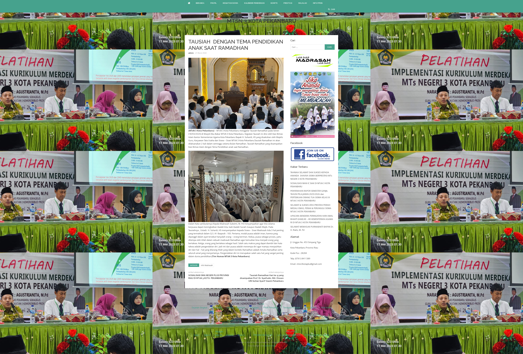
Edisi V (241, 335)
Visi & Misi (217, 307)
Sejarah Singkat (199, 307)
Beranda (200, 3)
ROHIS (231, 324)
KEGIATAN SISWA (230, 3)
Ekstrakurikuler (246, 324)
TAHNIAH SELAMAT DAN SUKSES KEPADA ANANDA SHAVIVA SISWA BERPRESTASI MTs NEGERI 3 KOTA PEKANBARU (311, 175)
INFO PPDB (318, 3)
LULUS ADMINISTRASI (288, 335)
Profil (213, 3)
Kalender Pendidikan (254, 3)
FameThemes (269, 345)
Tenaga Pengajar (291, 307)
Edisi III (218, 335)
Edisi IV (230, 335)
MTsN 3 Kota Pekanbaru (261, 21)
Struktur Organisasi (235, 307)
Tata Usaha (310, 307)
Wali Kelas (326, 307)
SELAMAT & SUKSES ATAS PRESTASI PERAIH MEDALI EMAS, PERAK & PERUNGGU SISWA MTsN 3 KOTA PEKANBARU (310, 208)
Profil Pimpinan (270, 307)
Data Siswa (261, 313)
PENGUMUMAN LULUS (317, 335)
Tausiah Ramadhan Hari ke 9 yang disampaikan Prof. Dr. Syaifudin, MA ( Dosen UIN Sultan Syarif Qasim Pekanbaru (262, 278)
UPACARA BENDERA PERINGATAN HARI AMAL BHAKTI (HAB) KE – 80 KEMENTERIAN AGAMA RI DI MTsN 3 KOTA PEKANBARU (311, 219)
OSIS (221, 324)
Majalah (302, 3)
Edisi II (207, 335)
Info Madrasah (207, 265)
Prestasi (288, 3)
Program (254, 307)
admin (191, 53)
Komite (274, 3)
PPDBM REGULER (262, 335)
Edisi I (196, 335)
